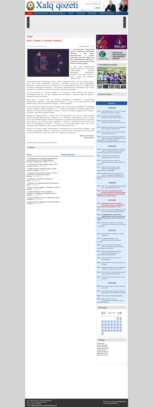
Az (92, 2)
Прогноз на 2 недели (102, 355)
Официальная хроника (41, 13)
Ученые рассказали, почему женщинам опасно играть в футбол (113, 132)
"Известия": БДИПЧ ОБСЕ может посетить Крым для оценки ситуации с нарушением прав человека (110, 246)
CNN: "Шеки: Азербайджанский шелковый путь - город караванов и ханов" (113, 186)
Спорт (30, 36)
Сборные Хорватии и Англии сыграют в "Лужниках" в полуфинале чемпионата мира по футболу (41, 193)
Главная (29, 13)
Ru (100, 2)
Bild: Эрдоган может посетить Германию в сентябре (113, 287)
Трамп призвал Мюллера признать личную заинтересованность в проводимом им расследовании (109, 253)
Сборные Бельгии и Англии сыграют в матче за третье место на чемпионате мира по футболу (42, 174)
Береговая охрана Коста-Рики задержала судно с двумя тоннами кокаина (113, 128)
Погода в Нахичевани (102, 351)
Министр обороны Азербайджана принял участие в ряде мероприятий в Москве (113, 210)
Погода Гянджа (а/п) (102, 345)
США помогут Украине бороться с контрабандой (111, 258)
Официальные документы (57, 13)
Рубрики (70, 13)
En (96, 2)
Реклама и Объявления (107, 13)
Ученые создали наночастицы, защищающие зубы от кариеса (110, 156)
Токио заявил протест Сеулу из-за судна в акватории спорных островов (113, 112)
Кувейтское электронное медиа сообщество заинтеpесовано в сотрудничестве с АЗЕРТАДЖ (108, 168)
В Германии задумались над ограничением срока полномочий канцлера (109, 240)
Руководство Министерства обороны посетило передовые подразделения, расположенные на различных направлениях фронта (110, 176)
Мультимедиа (92, 13)
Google (85, 10)
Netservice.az (114, 403)
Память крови (81, 13)
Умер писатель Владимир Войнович (112, 296)
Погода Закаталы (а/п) (103, 348)
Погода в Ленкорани (102, 346)
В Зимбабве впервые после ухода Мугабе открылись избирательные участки (113, 268)
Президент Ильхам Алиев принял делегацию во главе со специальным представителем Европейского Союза (111, 205)
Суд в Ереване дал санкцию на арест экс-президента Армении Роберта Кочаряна (113, 291)
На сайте (91, 10)
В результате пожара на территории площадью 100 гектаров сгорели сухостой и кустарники (111, 224)
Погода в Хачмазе (101, 350)
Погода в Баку (100, 343)
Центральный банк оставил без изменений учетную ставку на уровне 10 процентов (111, 162)
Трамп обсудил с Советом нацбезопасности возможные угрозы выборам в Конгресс (110, 300)
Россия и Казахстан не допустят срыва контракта (112, 277)
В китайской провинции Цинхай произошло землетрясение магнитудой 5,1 (111, 122)
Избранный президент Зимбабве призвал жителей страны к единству (112, 116)
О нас (117, 13)
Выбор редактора (68, 154)
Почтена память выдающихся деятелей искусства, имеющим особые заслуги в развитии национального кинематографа (111, 151)
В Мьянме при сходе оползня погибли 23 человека (113, 263)
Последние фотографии (108, 65)
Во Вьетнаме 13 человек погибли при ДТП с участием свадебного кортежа (113, 273)
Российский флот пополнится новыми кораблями (112, 234)
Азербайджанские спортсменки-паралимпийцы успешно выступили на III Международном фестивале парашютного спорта (42, 160)
